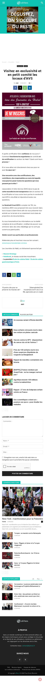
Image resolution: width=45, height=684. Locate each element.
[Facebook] (15, 88)
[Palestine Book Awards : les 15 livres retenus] (7, 555)
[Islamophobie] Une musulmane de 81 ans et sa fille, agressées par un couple (33, 290)
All (33, 579)
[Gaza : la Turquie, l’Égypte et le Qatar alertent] (7, 565)
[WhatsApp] (25, 88)
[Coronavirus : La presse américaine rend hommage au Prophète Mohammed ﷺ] (7, 586)
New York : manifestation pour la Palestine (22, 519)
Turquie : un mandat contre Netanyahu (27, 533)
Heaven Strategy (9, 254)
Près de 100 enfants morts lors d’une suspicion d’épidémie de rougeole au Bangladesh (26, 352)
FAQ (8, 667)
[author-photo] (22, 301)
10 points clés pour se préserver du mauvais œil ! (11, 289)
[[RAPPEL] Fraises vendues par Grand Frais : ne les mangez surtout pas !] (7, 372)
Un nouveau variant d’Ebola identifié (28, 320)
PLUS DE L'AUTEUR (26, 314)
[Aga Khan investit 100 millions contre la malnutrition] (7, 382)
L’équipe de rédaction (30, 667)
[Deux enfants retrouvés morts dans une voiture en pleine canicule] (7, 332)
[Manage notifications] (40, 679)
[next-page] (6, 409)
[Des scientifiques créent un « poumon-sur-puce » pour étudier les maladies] (7, 402)
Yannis (4, 521)
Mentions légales (17, 667)
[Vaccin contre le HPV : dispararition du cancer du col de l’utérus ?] (7, 342)
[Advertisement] (22, 47)
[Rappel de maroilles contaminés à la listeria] (7, 362)
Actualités (11, 62)
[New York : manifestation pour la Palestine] (22, 501)
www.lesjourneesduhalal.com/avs (14, 243)
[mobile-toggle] (3, 3)
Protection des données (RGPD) (31, 669)
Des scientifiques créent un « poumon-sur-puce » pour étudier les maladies (28, 402)
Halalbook (7, 256)
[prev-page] (3, 409)
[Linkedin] (30, 88)
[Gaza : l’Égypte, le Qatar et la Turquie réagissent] (7, 545)
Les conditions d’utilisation (12, 669)
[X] (20, 88)
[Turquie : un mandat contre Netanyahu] (7, 535)
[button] (42, 3)
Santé (17, 62)
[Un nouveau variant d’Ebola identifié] (7, 322)
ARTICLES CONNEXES (10, 314)
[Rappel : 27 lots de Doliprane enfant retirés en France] (7, 392)
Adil (17, 83)
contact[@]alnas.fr (28, 646)
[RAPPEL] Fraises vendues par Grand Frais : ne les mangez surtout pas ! (28, 372)
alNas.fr (17, 673)
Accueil (4, 62)
